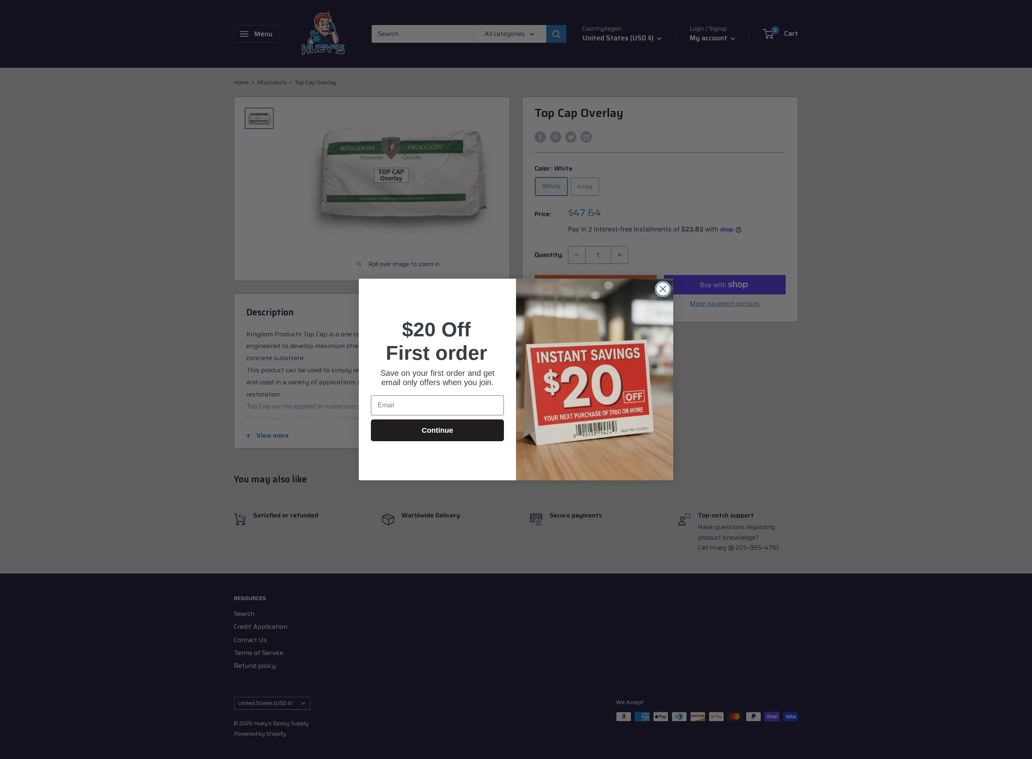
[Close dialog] (663, 289)
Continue (437, 430)
